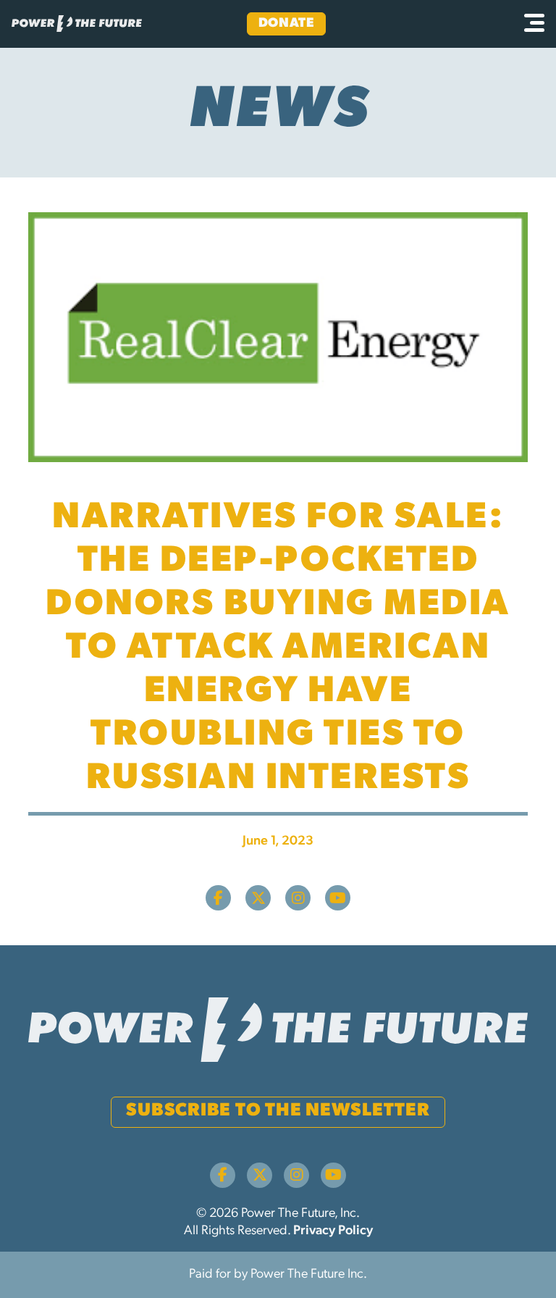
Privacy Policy (333, 1231)
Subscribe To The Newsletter (277, 1111)
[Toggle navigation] (534, 24)
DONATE (286, 23)
